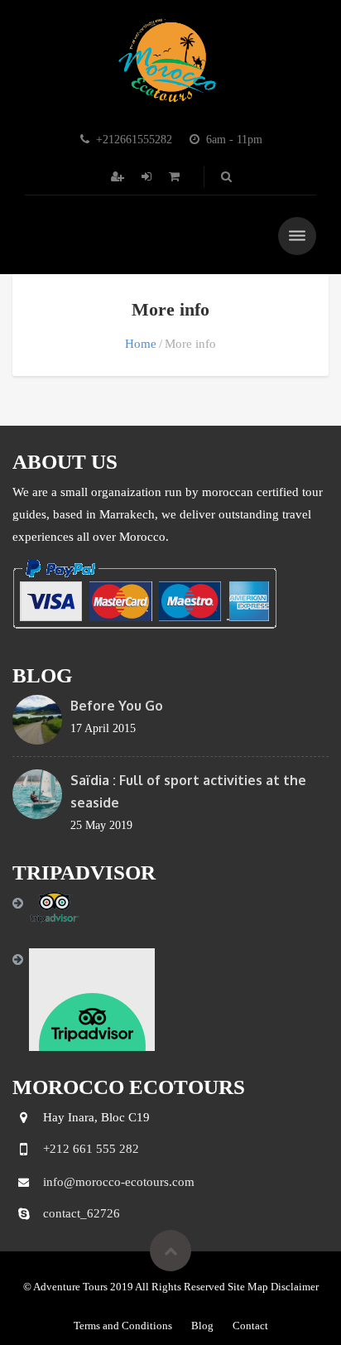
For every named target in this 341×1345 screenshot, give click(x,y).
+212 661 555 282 (91, 1148)
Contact (250, 1325)
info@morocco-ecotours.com (119, 1181)
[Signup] (119, 177)
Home (140, 343)
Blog (202, 1325)
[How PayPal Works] (144, 593)
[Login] (148, 177)
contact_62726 (81, 1213)
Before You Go (116, 705)
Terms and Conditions (123, 1325)
